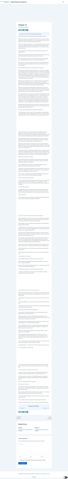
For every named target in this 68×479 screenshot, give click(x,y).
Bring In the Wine (38, 33)
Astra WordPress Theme (45, 473)
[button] (63, 2)
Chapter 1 (20, 427)
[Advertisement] (34, 15)
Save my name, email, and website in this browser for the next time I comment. (33, 460)
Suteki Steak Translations (19, 2)
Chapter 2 (37, 427)
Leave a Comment (21, 429)
